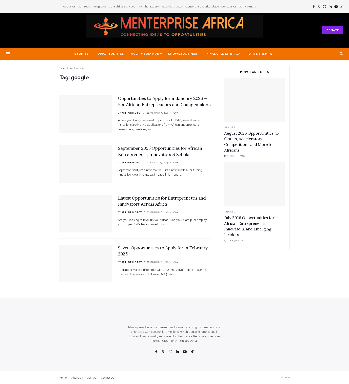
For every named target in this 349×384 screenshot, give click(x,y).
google (80, 68)
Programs (100, 6)
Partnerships (259, 53)
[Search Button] (341, 54)
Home (62, 68)
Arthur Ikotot (132, 113)
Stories (81, 53)
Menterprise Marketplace (202, 6)
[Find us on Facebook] (314, 6)
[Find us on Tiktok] (192, 351)
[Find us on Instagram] (324, 6)
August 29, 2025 (159, 162)
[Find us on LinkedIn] (330, 6)
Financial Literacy (223, 53)
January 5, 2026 (159, 113)
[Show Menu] (8, 53)
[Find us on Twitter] (318, 6)
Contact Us (229, 6)
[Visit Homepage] (175, 30)
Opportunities (110, 53)
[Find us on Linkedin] (177, 351)
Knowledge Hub (182, 53)
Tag (71, 68)
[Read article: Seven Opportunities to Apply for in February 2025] (85, 263)
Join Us (91, 377)
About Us (69, 6)
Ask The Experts (149, 6)
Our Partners (247, 6)
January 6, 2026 (159, 212)
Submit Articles (172, 6)
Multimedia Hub (144, 53)
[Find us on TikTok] (342, 6)
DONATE (332, 30)
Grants (229, 127)
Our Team (84, 6)
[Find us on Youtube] (336, 6)
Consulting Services (122, 6)
